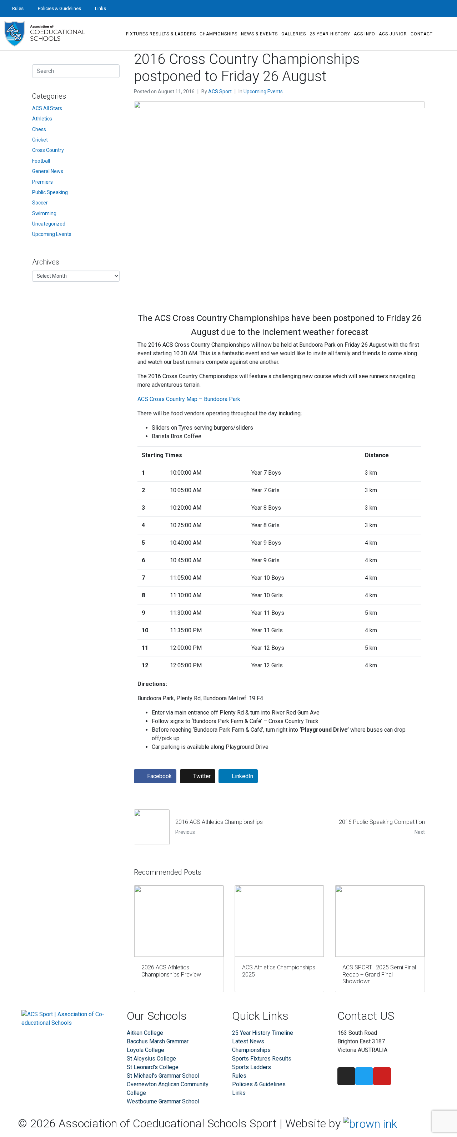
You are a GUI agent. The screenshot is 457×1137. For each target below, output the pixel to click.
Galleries (293, 33)
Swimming (44, 213)
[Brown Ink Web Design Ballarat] (370, 1124)
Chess (39, 129)
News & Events (259, 33)
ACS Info (364, 33)
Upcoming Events (263, 91)
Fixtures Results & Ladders (161, 33)
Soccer (40, 203)
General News (47, 171)
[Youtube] (448, 9)
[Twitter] (436, 9)
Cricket (40, 140)
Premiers (42, 182)
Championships (218, 33)
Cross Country (48, 150)
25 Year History (330, 33)
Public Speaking (50, 192)
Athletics (42, 119)
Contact (422, 33)
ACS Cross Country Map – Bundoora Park (188, 399)
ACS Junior (393, 33)
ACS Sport (220, 91)
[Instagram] (423, 9)
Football (41, 161)
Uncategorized (48, 224)
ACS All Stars (47, 108)
